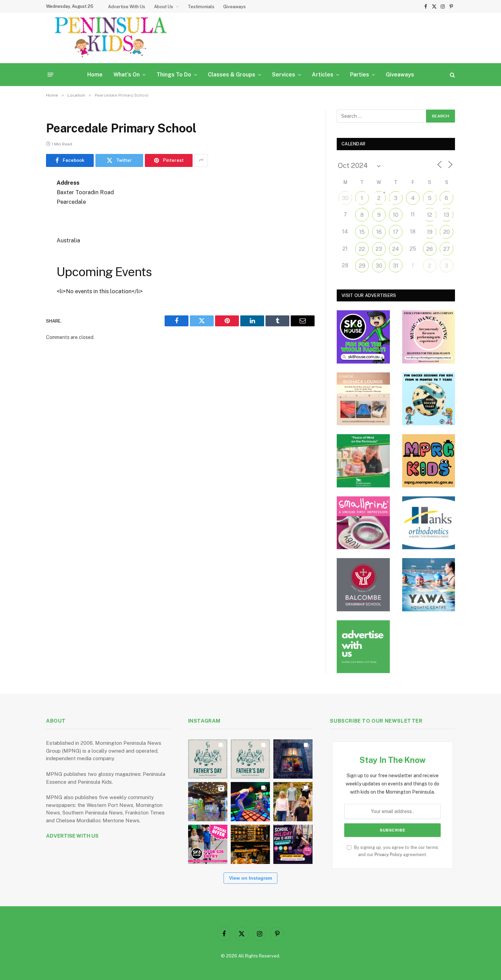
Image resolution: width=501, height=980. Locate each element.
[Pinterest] (22, 252)
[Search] (452, 74)
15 (362, 232)
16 (379, 232)
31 (395, 265)
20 (446, 232)
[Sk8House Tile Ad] (363, 337)
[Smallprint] (363, 523)
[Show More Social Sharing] (201, 160)
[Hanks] (428, 523)
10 (395, 215)
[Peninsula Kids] (111, 38)
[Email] (22, 270)
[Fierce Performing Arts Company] (428, 337)
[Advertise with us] (363, 646)
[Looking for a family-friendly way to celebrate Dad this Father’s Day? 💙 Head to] (250, 759)
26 (429, 249)
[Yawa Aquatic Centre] (428, 584)
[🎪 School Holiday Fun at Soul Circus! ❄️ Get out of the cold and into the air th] (293, 844)
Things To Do (173, 74)
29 (362, 265)
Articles (322, 74)
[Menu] (51, 75)
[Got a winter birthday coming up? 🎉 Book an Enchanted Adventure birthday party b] (293, 801)
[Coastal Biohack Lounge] (363, 399)
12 (429, 215)
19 (429, 232)
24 (395, 249)
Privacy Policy (388, 854)
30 (345, 198)
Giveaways (234, 6)
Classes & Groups (231, 74)
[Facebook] (22, 200)
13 (446, 215)
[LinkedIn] (22, 235)
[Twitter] (22, 218)
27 (446, 249)
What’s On (126, 74)
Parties (359, 74)
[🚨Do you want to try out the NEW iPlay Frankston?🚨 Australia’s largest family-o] (250, 801)
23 (379, 249)
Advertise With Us (126, 6)
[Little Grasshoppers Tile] (363, 460)
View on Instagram (250, 878)
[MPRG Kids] (428, 460)
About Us (163, 6)
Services (283, 74)
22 (362, 249)
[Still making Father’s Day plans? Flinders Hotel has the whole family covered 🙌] (207, 759)
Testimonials (201, 6)
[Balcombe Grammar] (363, 584)
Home (95, 74)
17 (395, 232)
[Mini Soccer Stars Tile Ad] (428, 399)
